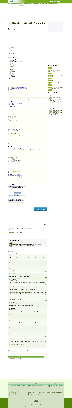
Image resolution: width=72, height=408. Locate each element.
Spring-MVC (19, 3)
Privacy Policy (36, 404)
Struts (32, 3)
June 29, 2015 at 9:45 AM (14, 297)
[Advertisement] (27, 14)
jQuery (50, 3)
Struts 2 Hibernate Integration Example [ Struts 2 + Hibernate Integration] (21, 228)
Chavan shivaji (13, 273)
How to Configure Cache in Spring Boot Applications (17, 387)
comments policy (20, 358)
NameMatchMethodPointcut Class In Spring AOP (54, 392)
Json (47, 3)
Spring (15, 3)
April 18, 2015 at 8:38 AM (14, 280)
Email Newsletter (22, 245)
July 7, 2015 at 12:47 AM (14, 303)
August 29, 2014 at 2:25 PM (14, 274)
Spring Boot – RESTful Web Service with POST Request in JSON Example (16, 394)
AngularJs (53, 3)
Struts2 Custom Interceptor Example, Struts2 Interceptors (19, 229)
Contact (31, 404)
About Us (33, 404)
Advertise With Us (40, 404)
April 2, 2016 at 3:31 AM (14, 309)
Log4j (44, 3)
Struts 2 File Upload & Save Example (16, 232)
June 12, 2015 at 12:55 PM (14, 287)
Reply (46, 265)
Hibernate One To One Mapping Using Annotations (36, 394)
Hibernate (23, 3)
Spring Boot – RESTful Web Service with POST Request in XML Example (16, 392)
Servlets (35, 3)
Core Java (38, 3)
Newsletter (21, 5)
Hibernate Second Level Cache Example (57, 80)
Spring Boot (11, 3)
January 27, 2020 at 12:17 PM (14, 339)
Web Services (28, 3)
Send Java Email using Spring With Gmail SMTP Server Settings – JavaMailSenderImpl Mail (54, 388)
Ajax (42, 3)
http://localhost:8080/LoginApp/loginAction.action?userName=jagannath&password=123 (19, 292)
